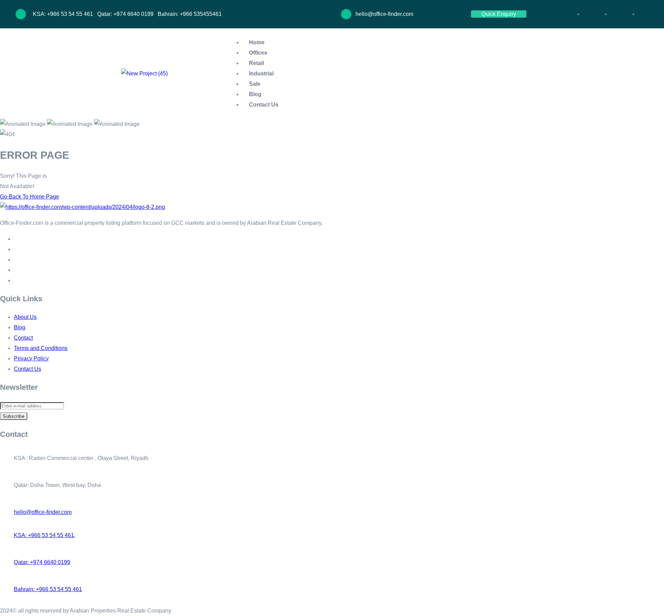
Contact (23, 338)
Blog (255, 94)
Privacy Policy (31, 358)
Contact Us (263, 105)
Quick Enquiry (498, 14)
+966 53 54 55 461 (70, 14)
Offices (258, 53)
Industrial (261, 73)
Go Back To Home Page (29, 197)
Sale (254, 84)
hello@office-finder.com (43, 512)
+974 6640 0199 (133, 14)
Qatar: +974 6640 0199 (42, 562)
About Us (25, 317)
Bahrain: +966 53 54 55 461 (48, 589)
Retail (256, 63)
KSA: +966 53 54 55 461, (44, 535)
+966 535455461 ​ (201, 14)
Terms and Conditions (40, 348)
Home (257, 42)
